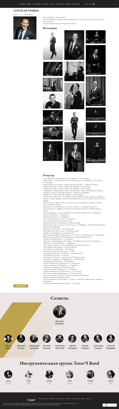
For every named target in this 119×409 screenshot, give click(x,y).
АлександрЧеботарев (90, 380)
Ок (104, 405)
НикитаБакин (8, 347)
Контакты (75, 4)
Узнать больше (112, 405)
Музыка (74, 398)
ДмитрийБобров (21, 347)
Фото (79, 398)
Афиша (28, 4)
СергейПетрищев (72, 347)
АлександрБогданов (34, 347)
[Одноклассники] (27, 14)
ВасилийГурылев (46, 347)
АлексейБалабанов (49, 380)
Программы (37, 4)
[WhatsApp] (32, 14)
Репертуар (60, 4)
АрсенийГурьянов (110, 380)
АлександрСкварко (98, 347)
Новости (45, 4)
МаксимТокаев (29, 380)
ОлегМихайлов (8, 380)
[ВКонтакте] (25, 14)
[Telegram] (30, 14)
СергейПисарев (85, 347)
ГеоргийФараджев (111, 347)
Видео (83, 398)
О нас (52, 4)
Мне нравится (21, 286)
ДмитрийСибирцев (59, 322)
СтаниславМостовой (60, 347)
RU (114, 4)
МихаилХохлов (70, 380)
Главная (22, 4)
